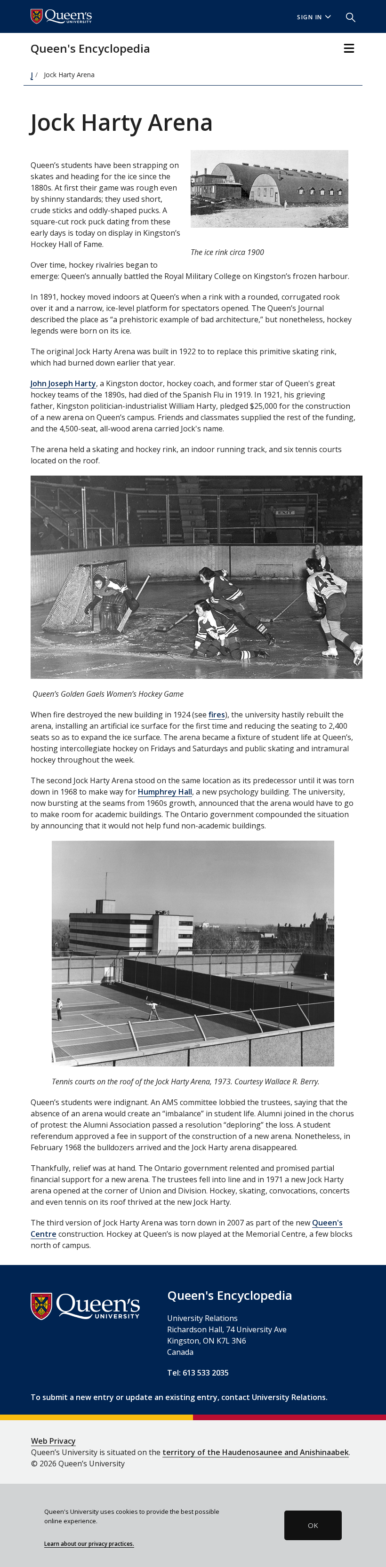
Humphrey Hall (165, 792)
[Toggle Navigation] (349, 48)
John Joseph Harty (63, 383)
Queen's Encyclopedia (90, 48)
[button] (346, 16)
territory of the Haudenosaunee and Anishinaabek (255, 1452)
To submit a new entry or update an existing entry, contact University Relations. (179, 1397)
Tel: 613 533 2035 (198, 1373)
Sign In (309, 17)
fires (217, 714)
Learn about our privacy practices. (89, 1543)
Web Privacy (53, 1441)
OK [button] (313, 1525)
